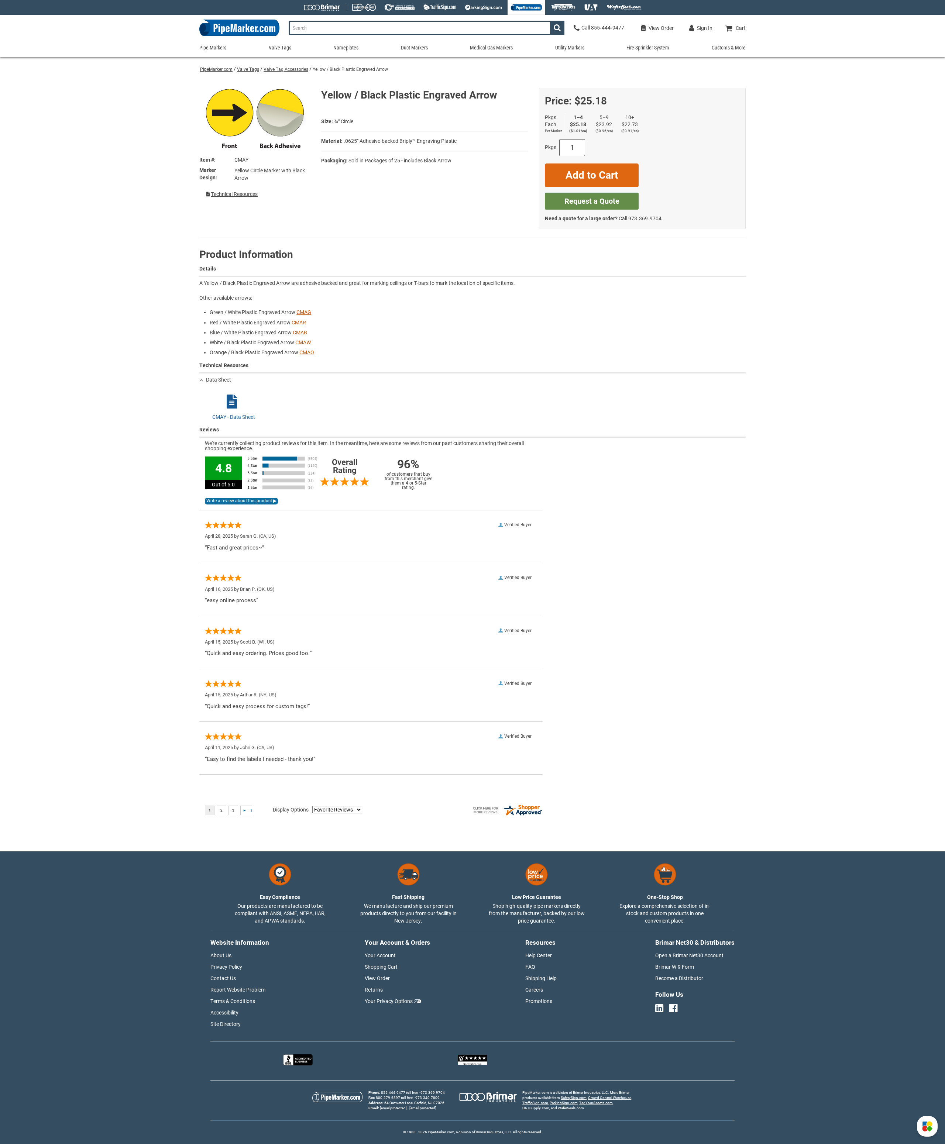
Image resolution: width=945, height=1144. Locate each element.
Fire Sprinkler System (647, 48)
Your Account (380, 955)
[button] (927, 1126)
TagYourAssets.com (596, 1103)
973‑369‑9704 (645, 218)
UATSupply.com (535, 1108)
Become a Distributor (679, 978)
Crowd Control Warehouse (609, 1098)
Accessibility (224, 1013)
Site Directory (225, 1024)
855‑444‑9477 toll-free (399, 1092)
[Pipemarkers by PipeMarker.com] (239, 36)
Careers (534, 990)
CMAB (300, 332)
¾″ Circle (343, 121)
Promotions (538, 1001)
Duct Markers (414, 48)
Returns (374, 990)
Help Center (538, 955)
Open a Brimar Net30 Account (689, 955)
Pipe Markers (212, 48)
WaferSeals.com (571, 1108)
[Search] (557, 28)
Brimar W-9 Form (674, 967)
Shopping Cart (381, 967)
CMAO (306, 352)
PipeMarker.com (216, 69)
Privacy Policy (226, 967)
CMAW (303, 342)
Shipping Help (541, 978)
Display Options (291, 810)
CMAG (303, 312)
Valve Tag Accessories (286, 69)
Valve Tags (248, 69)
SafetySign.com (574, 1098)
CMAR (299, 322)
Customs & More (729, 48)
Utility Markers (569, 48)
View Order (377, 978)
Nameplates (345, 48)
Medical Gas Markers (491, 48)
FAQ (530, 967)
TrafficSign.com (535, 1103)
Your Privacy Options (389, 1001)
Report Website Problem (237, 990)
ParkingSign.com (564, 1103)
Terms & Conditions (232, 1001)
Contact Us (223, 978)
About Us (220, 955)
